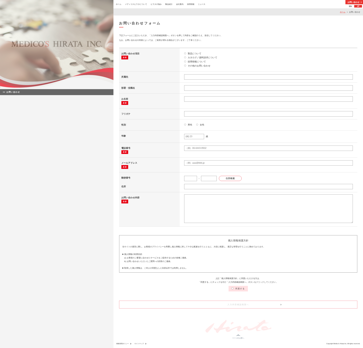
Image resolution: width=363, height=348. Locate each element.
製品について (194, 53)
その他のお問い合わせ (198, 66)
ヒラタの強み (156, 4)
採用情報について (196, 61)
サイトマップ (139, 343)
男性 (189, 125)
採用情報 (190, 4)
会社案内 (179, 4)
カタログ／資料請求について (202, 57)
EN (350, 6)
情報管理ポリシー (122, 343)
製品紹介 (169, 4)
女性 (201, 125)
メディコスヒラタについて (136, 4)
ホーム (118, 4)
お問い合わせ (353, 2)
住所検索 (230, 178)
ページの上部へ (238, 338)
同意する (239, 288)
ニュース (201, 4)
